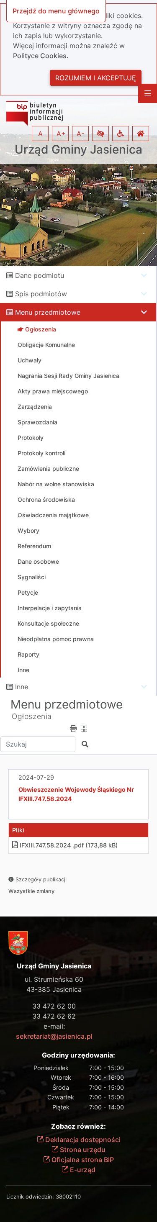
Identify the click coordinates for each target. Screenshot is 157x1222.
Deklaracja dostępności (82, 1139)
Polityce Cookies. (41, 55)
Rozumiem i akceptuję (95, 78)
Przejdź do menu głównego (56, 11)
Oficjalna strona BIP (82, 1159)
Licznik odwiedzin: (30, 1196)
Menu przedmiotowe (47, 312)
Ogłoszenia (32, 716)
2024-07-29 (36, 777)
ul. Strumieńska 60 (54, 979)
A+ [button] (61, 133)
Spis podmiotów (41, 294)
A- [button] (80, 133)
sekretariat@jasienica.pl (54, 1036)
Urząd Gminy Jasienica (78, 150)
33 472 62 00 (54, 1006)
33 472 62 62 (54, 1016)
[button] (100, 133)
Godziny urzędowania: (78, 1055)
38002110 (68, 1196)
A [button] (40, 133)
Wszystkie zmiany (31, 891)
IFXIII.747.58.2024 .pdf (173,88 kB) (69, 845)
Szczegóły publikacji (40, 879)
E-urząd (81, 1170)
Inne (21, 687)
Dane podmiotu (39, 275)
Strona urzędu (82, 1149)
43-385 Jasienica (54, 989)
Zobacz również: (78, 1126)
